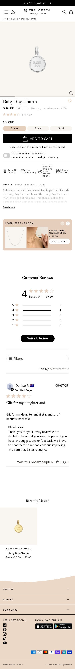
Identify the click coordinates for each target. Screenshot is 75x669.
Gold (61, 128)
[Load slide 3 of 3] (7, 96)
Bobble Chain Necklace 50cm (57, 231)
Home (6, 19)
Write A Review (37, 338)
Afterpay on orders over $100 (49, 108)
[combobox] (54, 369)
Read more (9, 207)
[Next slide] (68, 223)
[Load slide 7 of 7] (67, 96)
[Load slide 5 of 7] (37, 96)
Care (41, 184)
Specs (18, 184)
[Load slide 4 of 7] (22, 96)
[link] (17, 114)
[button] (6, 11)
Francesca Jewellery (62, 664)
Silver (14, 128)
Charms (14, 19)
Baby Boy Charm (18, 553)
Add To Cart (59, 241)
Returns (30, 184)
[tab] (7, 184)
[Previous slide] (62, 223)
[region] (36, 305)
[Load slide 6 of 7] (52, 96)
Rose (38, 128)
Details (7, 184)
